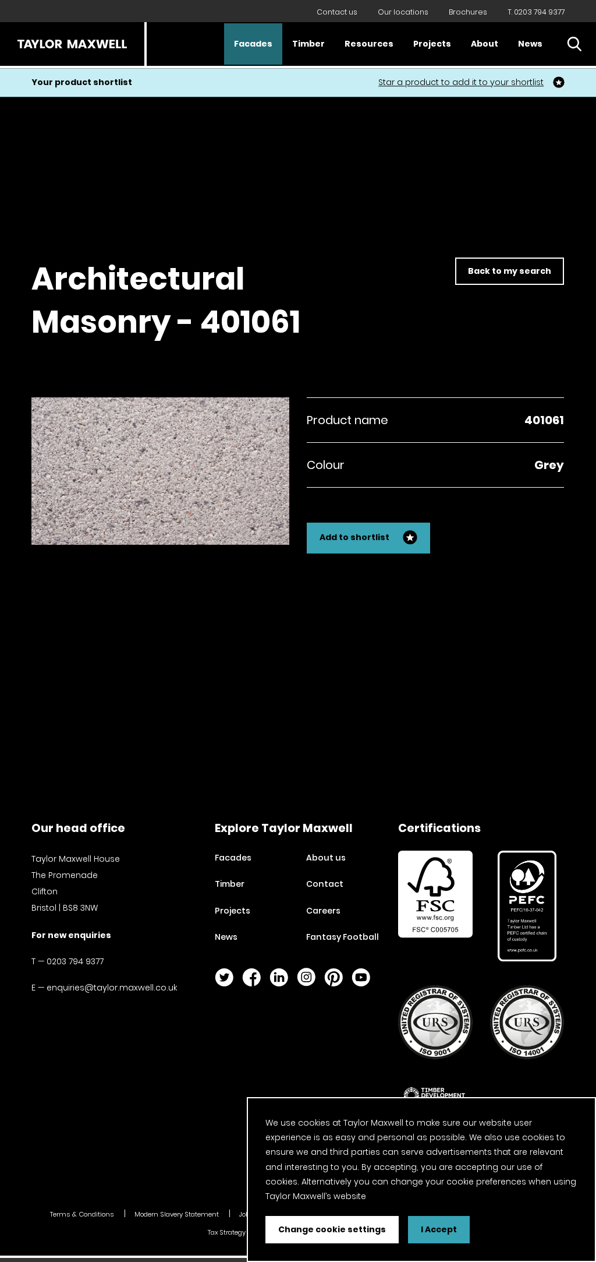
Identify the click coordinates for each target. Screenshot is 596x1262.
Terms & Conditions (82, 1214)
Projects (432, 44)
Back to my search (509, 271)
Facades (253, 44)
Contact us (337, 12)
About (484, 44)
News (530, 44)
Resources (369, 44)
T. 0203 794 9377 (536, 12)
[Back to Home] (72, 44)
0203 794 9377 (75, 961)
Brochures (468, 12)
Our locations (403, 12)
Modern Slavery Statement (176, 1214)
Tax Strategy (227, 1232)
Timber (308, 44)
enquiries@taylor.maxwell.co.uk (112, 987)
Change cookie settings (332, 1229)
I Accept (439, 1229)
